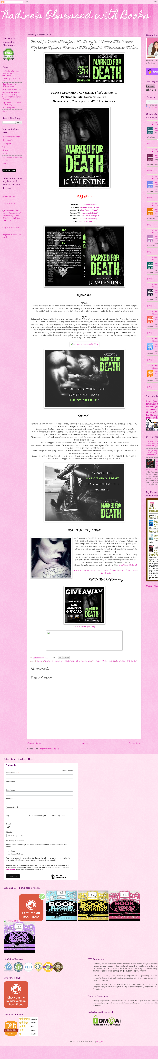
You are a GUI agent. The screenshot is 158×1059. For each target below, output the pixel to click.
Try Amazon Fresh (11, 227)
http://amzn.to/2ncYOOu (89, 207)
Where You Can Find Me (11, 80)
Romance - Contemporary (103, 661)
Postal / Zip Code (58, 815)
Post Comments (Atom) (49, 749)
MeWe (5, 164)
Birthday (9, 832)
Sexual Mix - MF (123, 661)
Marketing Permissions (15, 841)
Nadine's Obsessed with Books (76, 16)
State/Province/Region (37, 815)
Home (84, 743)
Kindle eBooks (9, 196)
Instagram (6, 143)
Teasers (134, 661)
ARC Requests (8, 108)
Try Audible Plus (10, 204)
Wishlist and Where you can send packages (10, 73)
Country (9, 824)
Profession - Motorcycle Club (67, 661)
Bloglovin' (6, 150)
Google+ (113, 570)
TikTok (4, 147)
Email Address (12, 773)
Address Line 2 (12, 807)
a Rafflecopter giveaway (84, 626)
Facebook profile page (12, 157)
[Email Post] (54, 658)
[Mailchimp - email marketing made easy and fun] (59, 879)
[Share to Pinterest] (68, 657)
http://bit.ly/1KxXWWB (128, 565)
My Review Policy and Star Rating (12, 103)
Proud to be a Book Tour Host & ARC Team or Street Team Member (11, 96)
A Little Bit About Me (11, 89)
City (7, 815)
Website (77, 570)
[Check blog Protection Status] (8, 60)
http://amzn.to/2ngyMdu (88, 204)
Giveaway (48, 661)
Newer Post (34, 743)
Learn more (10, 869)
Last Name (10, 790)
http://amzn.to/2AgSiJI (90, 216)
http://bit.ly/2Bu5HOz (87, 221)
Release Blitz (86, 661)
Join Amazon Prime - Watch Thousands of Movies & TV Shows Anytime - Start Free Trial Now (11, 216)
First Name (10, 782)
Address (9, 798)
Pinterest (104, 570)
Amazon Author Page (127, 570)
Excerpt (40, 661)
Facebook (95, 570)
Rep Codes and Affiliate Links (9, 85)
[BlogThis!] (61, 657)
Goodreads (106, 573)
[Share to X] (63, 657)
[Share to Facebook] (66, 657)
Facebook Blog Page (11, 137)
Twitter (86, 570)
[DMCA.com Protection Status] (107, 1025)
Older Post (135, 743)
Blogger (99, 1041)
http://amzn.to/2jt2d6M (90, 213)
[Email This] (59, 657)
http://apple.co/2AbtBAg (88, 218)
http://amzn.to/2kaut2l (89, 210)
